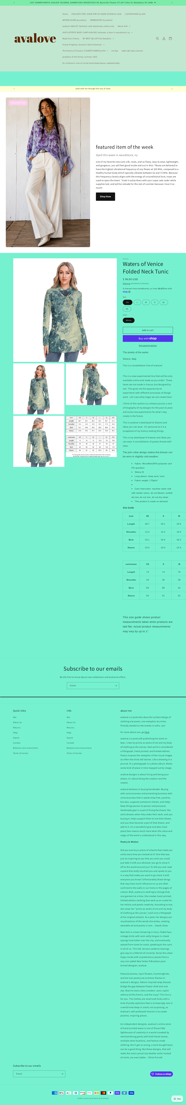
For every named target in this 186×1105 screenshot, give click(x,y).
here (147, 732)
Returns (16, 727)
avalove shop (88, 1098)
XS (127, 309)
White (129, 320)
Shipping (126, 283)
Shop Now (105, 196)
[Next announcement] (172, 3)
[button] (124, 26)
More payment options (148, 345)
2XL (127, 302)
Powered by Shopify (101, 1098)
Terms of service (20, 753)
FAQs (15, 732)
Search (16, 737)
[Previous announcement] (14, 3)
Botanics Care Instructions (25, 748)
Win (15, 717)
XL (164, 302)
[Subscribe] (116, 685)
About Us (17, 722)
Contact (16, 743)
